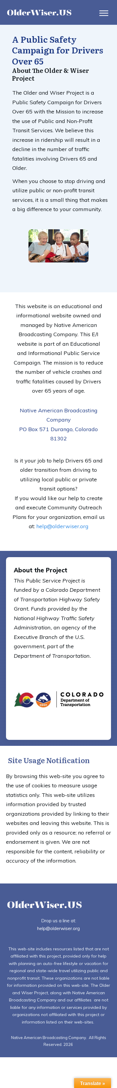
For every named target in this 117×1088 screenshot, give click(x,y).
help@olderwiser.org (62, 526)
